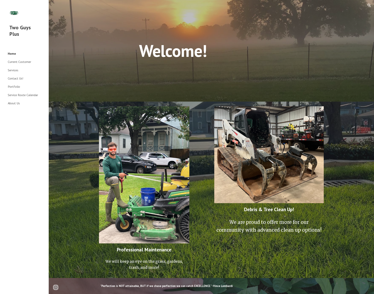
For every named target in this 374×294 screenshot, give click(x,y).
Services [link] (13, 70)
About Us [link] (14, 103)
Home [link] (12, 53)
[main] (173, 51)
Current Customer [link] (19, 62)
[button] (369, 5)
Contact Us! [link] (15, 78)
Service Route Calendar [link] (23, 95)
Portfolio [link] (14, 86)
